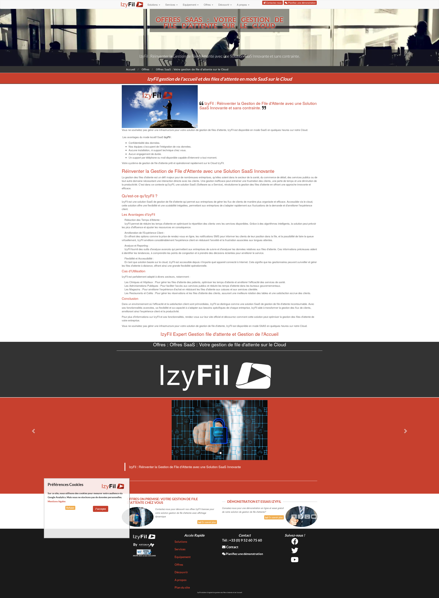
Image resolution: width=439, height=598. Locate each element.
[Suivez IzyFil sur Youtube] (295, 561)
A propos (242, 4)
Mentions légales (57, 501)
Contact (232, 547)
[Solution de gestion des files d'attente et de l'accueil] (144, 536)
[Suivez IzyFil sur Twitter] (294, 552)
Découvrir (224, 4)
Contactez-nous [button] (273, 2)
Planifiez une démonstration (244, 553)
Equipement (190, 4)
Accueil (130, 69)
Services (170, 4)
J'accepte (100, 508)
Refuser (70, 507)
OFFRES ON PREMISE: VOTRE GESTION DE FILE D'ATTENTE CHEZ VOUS (162, 500)
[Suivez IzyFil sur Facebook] (294, 543)
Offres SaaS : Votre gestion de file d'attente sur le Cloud (192, 69)
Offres (207, 4)
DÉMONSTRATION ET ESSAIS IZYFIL (254, 501)
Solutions (152, 4)
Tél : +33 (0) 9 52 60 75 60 (242, 540)
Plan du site (182, 587)
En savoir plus (208, 522)
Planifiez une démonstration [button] (301, 2)
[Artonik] (146, 545)
